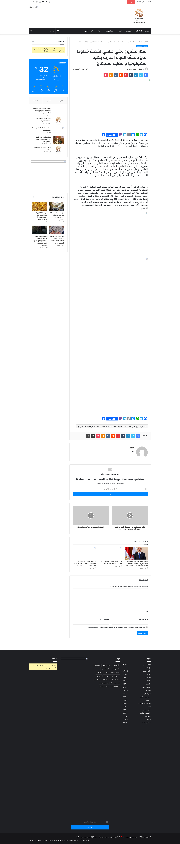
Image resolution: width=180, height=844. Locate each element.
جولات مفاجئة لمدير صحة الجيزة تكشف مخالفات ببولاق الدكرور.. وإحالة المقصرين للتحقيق (39, 241)
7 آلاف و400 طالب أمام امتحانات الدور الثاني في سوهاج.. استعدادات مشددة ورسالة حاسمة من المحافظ (137, 563)
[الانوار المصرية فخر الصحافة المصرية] (58, 150)
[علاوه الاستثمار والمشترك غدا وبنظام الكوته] (58, 131)
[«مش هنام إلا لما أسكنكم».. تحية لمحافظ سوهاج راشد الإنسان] (110, 553)
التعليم (138, 41)
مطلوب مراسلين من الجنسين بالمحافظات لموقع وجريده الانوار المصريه (42, 110)
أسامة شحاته (97, 665)
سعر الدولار (115, 676)
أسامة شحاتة (106, 665)
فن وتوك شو (146, 710)
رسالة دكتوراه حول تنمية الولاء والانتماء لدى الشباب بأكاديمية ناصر (43, 139)
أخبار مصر (146, 664)
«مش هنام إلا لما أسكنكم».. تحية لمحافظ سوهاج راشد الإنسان (111, 562)
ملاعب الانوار (146, 723)
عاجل (92, 31)
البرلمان (147, 677)
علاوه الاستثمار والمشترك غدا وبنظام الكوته (41, 129)
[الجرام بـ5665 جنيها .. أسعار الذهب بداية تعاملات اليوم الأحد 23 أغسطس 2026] (39, 206)
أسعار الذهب (115, 669)
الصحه (148, 684)
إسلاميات (147, 668)
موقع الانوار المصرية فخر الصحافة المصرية (43, 119)
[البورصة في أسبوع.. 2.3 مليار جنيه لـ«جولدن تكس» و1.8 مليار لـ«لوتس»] (56, 206)
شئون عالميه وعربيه (144, 703)
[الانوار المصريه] (139, 16)
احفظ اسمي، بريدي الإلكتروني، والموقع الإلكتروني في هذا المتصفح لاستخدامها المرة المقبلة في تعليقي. (117, 627)
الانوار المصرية (115, 672)
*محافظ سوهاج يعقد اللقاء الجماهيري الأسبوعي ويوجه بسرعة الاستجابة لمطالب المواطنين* (85, 563)
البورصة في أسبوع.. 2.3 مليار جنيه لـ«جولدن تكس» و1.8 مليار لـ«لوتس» (57, 216)
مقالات (148, 719)
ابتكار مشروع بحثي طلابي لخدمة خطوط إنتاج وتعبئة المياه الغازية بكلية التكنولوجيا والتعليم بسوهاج (111, 426)
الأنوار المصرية (105, 669)
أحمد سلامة (116, 665)
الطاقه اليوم (138, 31)
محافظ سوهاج (104, 683)
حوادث (98, 31)
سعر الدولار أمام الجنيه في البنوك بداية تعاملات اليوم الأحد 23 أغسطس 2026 (57, 239)
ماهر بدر (97, 679)
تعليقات (35, 101)
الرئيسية (147, 31)
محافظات (139, 46)
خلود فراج (99, 672)
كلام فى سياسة (145, 713)
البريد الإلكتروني (143, 619)
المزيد (86, 31)
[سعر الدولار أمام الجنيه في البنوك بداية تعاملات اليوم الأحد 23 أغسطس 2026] (56, 230)
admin (142, 69)
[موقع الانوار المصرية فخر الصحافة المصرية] (58, 121)
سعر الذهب (107, 676)
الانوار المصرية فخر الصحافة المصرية (42, 148)
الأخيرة (48, 101)
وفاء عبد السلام (104, 686)
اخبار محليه (129, 31)
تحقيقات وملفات (109, 31)
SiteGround (79, 837)
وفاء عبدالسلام (115, 686)
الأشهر (61, 101)
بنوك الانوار (146, 694)
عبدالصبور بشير (114, 679)
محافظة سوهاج (115, 683)
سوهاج (99, 676)
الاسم (145, 611)
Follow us (54, 658)
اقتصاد (120, 31)
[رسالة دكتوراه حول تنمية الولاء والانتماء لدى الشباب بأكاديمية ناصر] (58, 140)
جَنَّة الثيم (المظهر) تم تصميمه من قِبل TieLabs (106, 837)
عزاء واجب (105, 679)
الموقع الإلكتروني (104, 619)
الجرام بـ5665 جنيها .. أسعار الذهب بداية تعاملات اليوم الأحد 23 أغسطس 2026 (40, 216)
